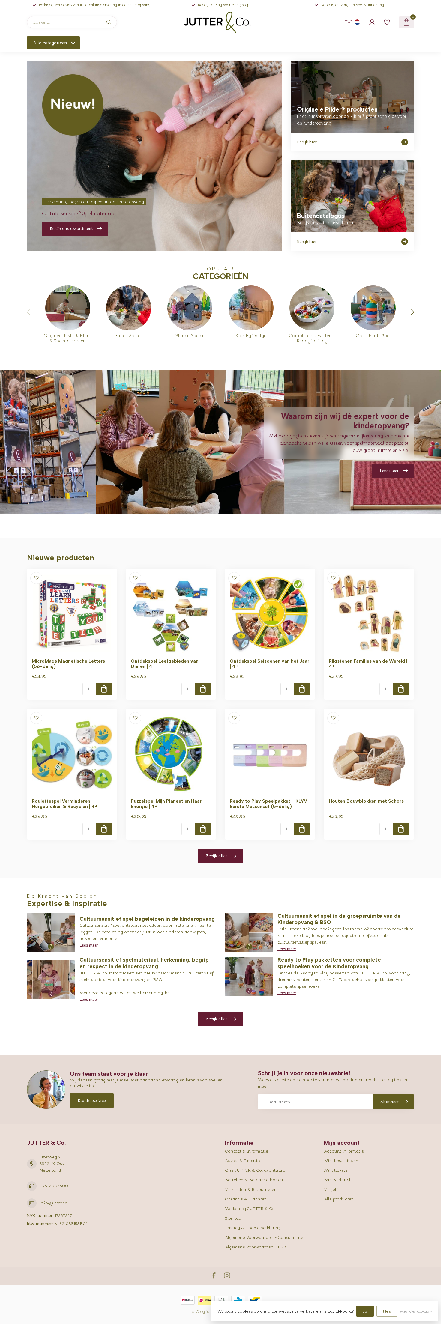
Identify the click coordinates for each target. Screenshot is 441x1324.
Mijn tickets (335, 1170)
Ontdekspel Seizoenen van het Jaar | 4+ (269, 663)
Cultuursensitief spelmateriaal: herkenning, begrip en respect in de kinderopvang (144, 963)
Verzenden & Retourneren (251, 1189)
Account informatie (344, 1151)
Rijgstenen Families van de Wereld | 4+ (368, 663)
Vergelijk (332, 1189)
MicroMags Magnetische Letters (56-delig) (68, 663)
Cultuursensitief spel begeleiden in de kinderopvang (147, 919)
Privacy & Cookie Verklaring (253, 1227)
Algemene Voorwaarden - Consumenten (265, 1237)
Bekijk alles (216, 855)
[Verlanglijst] (387, 22)
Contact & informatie (246, 1151)
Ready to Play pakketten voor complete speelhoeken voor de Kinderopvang (329, 963)
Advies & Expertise (243, 1160)
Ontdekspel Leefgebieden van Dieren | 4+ (165, 663)
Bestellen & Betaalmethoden (254, 1179)
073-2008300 (54, 1185)
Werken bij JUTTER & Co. (250, 1208)
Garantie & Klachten (246, 1199)
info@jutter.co (54, 1203)
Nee (387, 1311)
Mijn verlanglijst (340, 1179)
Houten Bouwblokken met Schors (366, 801)
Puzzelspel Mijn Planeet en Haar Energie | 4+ (166, 803)
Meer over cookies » (416, 1311)
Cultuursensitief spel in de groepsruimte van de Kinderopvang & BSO (339, 919)
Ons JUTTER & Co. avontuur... (255, 1170)
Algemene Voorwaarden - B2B (255, 1247)
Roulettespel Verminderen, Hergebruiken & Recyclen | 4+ (65, 803)
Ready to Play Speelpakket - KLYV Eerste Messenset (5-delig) (268, 803)
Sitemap (233, 1218)
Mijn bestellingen (341, 1160)
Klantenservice (92, 1100)
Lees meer (89, 945)
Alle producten (339, 1199)
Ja (365, 1311)
